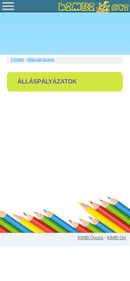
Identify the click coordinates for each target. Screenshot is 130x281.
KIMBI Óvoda (90, 237)
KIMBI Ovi (116, 237)
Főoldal (17, 59)
